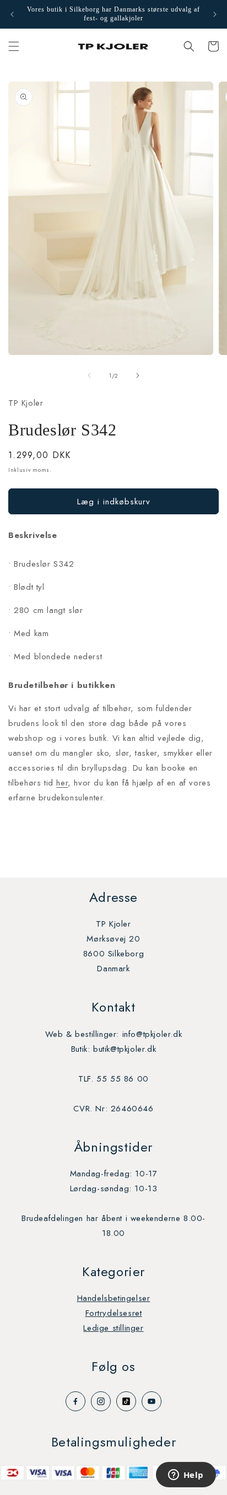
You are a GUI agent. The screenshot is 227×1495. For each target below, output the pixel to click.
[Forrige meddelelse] (12, 14)
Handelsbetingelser (113, 1298)
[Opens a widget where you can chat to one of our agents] (185, 1475)
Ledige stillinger (113, 1328)
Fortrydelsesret (113, 1313)
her (62, 783)
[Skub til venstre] (89, 375)
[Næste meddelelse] (215, 14)
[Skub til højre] (138, 375)
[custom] (75, 1401)
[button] (14, 46)
